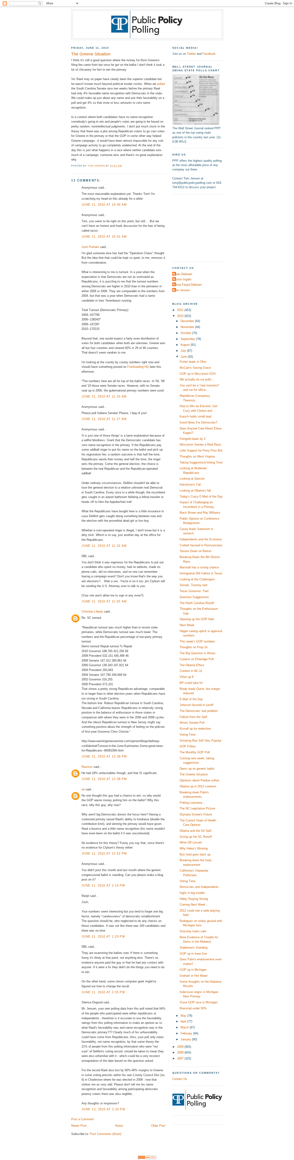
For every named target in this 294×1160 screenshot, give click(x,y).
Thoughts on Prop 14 (193, 647)
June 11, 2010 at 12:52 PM (104, 853)
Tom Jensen (181, 290)
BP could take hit (191, 683)
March (185, 1027)
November (188, 327)
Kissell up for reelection (195, 728)
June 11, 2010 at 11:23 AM (104, 396)
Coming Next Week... (194, 904)
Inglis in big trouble (192, 893)
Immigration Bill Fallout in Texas (201, 573)
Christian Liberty (92, 611)
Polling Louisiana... (192, 802)
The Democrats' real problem (199, 711)
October (186, 333)
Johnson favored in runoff (196, 705)
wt (83, 789)
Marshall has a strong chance (199, 567)
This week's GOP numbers (197, 641)
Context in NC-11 (191, 671)
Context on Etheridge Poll (197, 659)
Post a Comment (82, 1119)
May (184, 1015)
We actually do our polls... (197, 379)
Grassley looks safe (193, 931)
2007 (180, 1058)
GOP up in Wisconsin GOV (198, 373)
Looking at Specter (192, 478)
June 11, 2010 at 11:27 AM (104, 419)
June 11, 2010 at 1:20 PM (103, 936)
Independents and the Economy (201, 539)
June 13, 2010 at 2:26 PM (103, 1109)
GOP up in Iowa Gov (193, 953)
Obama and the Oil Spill (195, 830)
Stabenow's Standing (193, 947)
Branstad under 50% (193, 1008)
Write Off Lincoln (191, 842)
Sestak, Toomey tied (193, 585)
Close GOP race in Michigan (199, 1002)
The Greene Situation (194, 774)
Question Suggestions (194, 597)
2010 (180, 316)
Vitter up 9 (186, 677)
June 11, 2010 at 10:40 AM (104, 204)
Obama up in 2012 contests (198, 786)
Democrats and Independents (199, 887)
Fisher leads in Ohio (193, 361)
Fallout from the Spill (193, 717)
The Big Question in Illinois (197, 653)
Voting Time (187, 734)
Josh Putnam (90, 247)
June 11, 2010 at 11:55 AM (104, 601)
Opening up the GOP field (197, 619)
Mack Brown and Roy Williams (200, 512)
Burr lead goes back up (195, 854)
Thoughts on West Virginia (197, 456)
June (184, 356)
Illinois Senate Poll (192, 722)
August (185, 344)
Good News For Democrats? (198, 422)
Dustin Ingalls (182, 279)
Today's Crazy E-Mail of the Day (201, 496)
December (188, 321)
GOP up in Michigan (193, 969)
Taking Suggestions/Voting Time (201, 462)
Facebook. (209, 53)
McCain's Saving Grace (195, 367)
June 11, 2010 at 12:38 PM (104, 756)
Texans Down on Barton (195, 551)
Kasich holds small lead (195, 416)
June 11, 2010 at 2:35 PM (103, 992)
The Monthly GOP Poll (195, 752)
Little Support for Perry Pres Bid (201, 450)
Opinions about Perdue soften (199, 780)
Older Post (158, 1125)
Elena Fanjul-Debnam (187, 284)
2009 (180, 1046)
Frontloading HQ (138, 366)
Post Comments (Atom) (105, 1134)
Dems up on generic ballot (197, 768)
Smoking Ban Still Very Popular (200, 740)
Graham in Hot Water (194, 975)
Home (119, 1125)
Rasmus (87, 767)
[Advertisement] (201, 227)
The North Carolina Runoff (197, 603)
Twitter (191, 53)
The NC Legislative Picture (197, 808)
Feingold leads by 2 (193, 438)
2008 (180, 1052)
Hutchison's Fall (190, 484)
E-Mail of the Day (191, 699)
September (188, 339)
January (186, 1039)
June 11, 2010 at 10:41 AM (104, 236)
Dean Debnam (182, 274)
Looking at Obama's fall (195, 490)
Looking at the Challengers (197, 579)
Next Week (187, 625)
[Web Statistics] (147, 1158)
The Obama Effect (192, 665)
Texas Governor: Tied (194, 591)
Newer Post (79, 1125)
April (183, 1021)
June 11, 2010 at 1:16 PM (103, 885)
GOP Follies (188, 746)
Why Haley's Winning (194, 848)
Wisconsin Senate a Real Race (200, 444)
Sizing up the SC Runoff (196, 836)
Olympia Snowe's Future (196, 814)
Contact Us (179, 1079)
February (187, 1033)
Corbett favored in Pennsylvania (201, 545)
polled (161, 84)
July (184, 350)
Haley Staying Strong (194, 899)
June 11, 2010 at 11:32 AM (104, 545)
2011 (180, 310)
